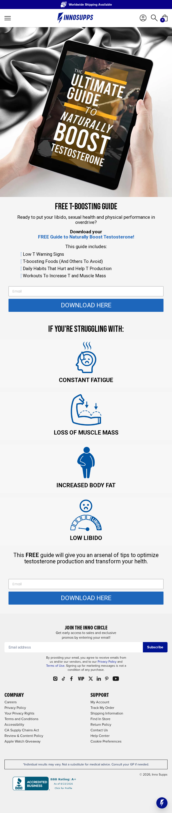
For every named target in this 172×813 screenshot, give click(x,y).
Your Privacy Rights (19, 713)
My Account (99, 702)
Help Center (100, 735)
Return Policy (100, 724)
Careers (10, 702)
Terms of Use (55, 665)
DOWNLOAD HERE (86, 305)
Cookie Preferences (105, 741)
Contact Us (99, 730)
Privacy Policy (107, 661)
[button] (162, 803)
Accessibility (14, 724)
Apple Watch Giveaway (22, 741)
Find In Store (100, 718)
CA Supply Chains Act (21, 730)
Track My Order (102, 707)
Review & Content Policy (23, 735)
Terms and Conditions (21, 718)
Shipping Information (106, 713)
